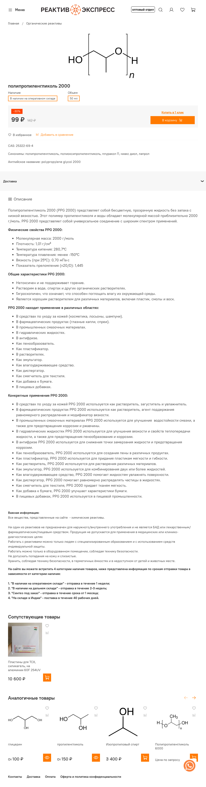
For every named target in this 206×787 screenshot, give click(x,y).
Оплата (50, 777)
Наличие (14, 93)
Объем (73, 93)
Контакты (15, 777)
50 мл (74, 98)
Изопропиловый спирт (122, 744)
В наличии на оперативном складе (32, 98)
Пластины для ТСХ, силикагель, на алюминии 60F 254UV (24, 666)
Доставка (33, 777)
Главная (13, 23)
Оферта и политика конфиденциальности (90, 777)
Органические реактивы (44, 23)
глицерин (15, 744)
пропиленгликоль (70, 744)
